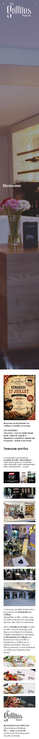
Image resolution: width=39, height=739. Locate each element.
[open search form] (35, 3)
